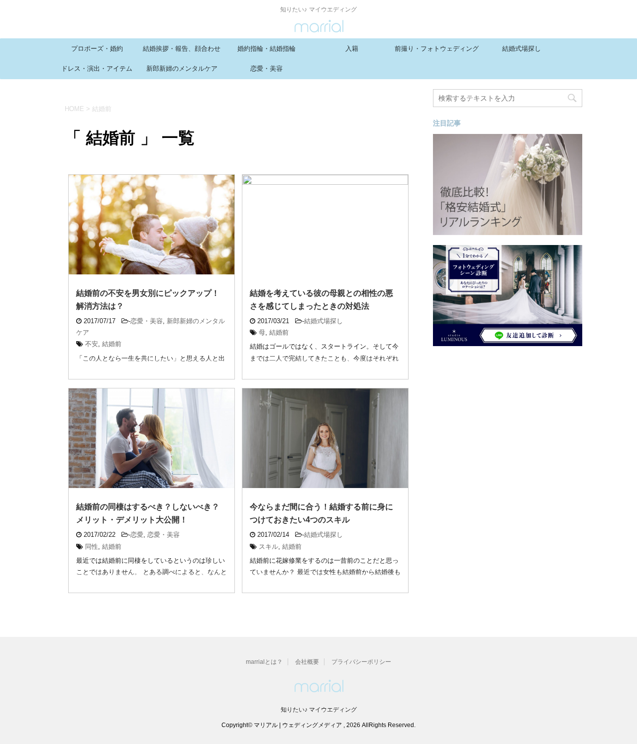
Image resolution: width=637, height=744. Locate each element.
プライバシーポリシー (361, 661)
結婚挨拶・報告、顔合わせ (181, 48)
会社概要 (307, 661)
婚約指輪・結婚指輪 (266, 48)
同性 (91, 546)
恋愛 (136, 534)
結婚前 (111, 344)
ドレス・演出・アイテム (96, 68)
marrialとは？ (264, 661)
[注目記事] (507, 230)
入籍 (351, 48)
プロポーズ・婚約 (97, 48)
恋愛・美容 (266, 68)
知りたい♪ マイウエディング (319, 709)
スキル (268, 546)
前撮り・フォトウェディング (437, 48)
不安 (91, 344)
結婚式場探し (521, 48)
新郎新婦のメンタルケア (181, 68)
